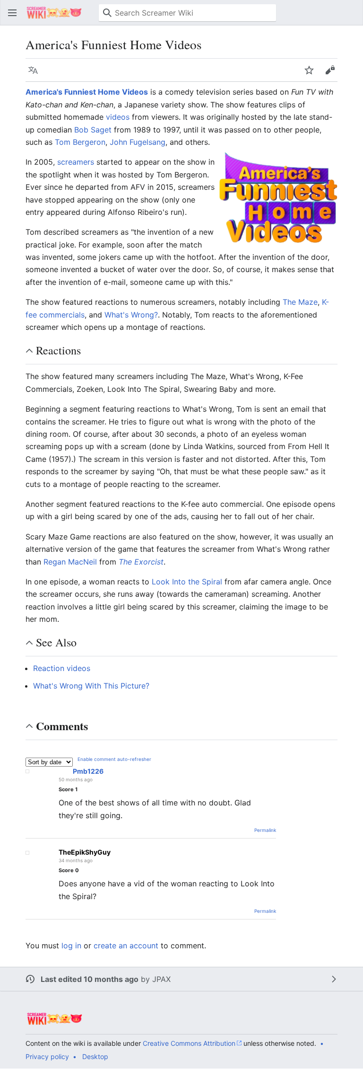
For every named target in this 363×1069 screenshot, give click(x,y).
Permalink (265, 830)
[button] (12, 12)
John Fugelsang (137, 142)
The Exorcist (141, 561)
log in (71, 945)
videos (118, 117)
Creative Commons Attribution (189, 1043)
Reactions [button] (58, 350)
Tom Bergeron (80, 142)
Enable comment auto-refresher (114, 759)
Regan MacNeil (70, 561)
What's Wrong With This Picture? (91, 685)
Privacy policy (47, 1056)
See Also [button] (56, 642)
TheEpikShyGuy (85, 852)
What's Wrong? (131, 314)
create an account (126, 945)
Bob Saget (93, 129)
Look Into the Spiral (187, 581)
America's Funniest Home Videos (87, 92)
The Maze (300, 302)
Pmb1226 (88, 771)
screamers (75, 162)
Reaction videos (61, 668)
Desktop (95, 1056)
